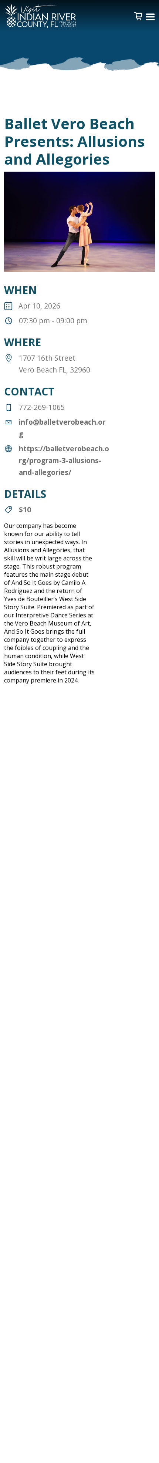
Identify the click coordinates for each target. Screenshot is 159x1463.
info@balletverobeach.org (62, 428)
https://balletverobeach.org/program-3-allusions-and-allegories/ (64, 460)
